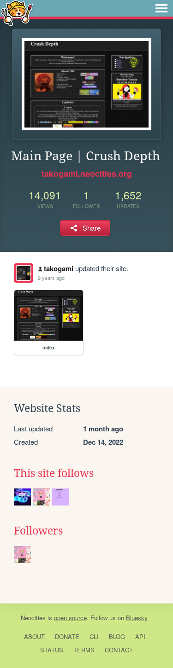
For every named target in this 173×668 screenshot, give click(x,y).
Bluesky (137, 617)
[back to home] (17, 12)
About (34, 636)
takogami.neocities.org (87, 174)
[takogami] (23, 273)
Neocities (33, 617)
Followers (38, 531)
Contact (119, 649)
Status (51, 649)
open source (70, 617)
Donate (67, 636)
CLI (94, 636)
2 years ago (51, 277)
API (140, 636)
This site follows (54, 473)
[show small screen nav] (161, 8)
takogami (58, 268)
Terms (84, 649)
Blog (117, 636)
